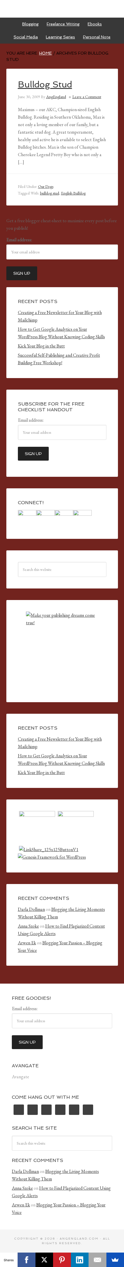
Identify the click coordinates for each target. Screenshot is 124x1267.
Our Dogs (45, 186)
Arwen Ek (27, 943)
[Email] (97, 1260)
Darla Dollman (31, 909)
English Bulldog (73, 193)
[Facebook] (26, 1260)
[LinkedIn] (80, 1260)
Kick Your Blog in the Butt (41, 346)
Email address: (19, 240)
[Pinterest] (62, 1260)
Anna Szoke (28, 926)
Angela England (62, 8)
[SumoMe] (115, 1260)
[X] (44, 1260)
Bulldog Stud (45, 84)
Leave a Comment (86, 96)
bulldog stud (49, 193)
